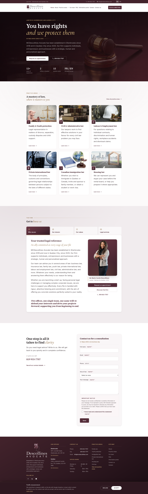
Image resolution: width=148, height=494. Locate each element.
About (56, 7)
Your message (87, 379)
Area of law (86, 371)
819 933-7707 (91, 1)
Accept (116, 488)
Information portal (84, 7)
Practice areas (63, 7)
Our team (72, 7)
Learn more (29, 491)
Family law (95, 449)
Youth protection (96, 451)
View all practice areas (113, 99)
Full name (86, 347)
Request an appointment (37, 58)
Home (52, 7)
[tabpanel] (57, 273)
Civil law (94, 464)
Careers (92, 7)
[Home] (34, 7)
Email (84, 355)
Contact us (98, 7)
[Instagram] (36, 478)
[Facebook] (28, 478)
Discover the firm (102, 290)
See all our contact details (34, 365)
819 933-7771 (84, 451)
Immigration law (96, 454)
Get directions (54, 455)
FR (120, 1)
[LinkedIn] (32, 478)
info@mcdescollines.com (105, 1)
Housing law (95, 461)
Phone (84, 363)
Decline (105, 488)
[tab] (38, 231)
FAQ (77, 7)
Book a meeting (114, 7)
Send (84, 420)
